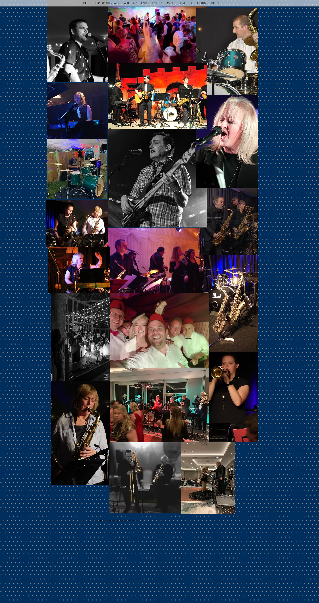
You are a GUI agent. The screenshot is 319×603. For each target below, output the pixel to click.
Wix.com (130, 520)
